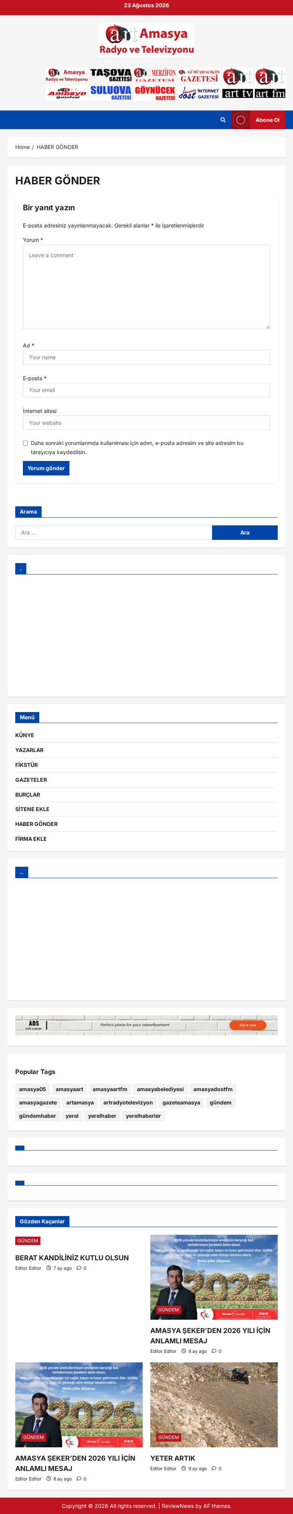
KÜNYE (24, 735)
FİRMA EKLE (31, 838)
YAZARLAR (29, 750)
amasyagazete (38, 1102)
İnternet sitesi (39, 411)
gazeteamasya (181, 1102)
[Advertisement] (146, 635)
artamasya (80, 1102)
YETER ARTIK (172, 1458)
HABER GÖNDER (36, 824)
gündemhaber (37, 1115)
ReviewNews (178, 1506)
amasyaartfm (110, 1089)
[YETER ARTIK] (214, 1404)
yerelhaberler (143, 1115)
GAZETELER (31, 779)
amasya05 (32, 1089)
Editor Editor (28, 1268)
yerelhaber (102, 1115)
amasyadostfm (213, 1089)
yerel (72, 1115)
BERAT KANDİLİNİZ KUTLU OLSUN (72, 1258)
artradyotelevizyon (128, 1102)
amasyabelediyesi (160, 1089)
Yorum (33, 240)
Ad (28, 345)
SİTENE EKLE (32, 809)
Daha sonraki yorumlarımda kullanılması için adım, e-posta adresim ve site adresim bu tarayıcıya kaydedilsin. (137, 447)
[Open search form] (223, 120)
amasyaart (69, 1089)
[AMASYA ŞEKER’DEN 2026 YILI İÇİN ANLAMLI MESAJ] (214, 1277)
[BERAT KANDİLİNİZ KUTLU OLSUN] (79, 1241)
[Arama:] (113, 532)
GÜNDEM (28, 1241)
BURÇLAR (27, 794)
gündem (221, 1102)
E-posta (35, 378)
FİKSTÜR (26, 765)
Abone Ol (268, 120)
